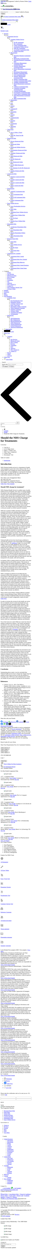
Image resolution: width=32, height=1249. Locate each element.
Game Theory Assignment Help (22, 94)
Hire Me (17, 779)
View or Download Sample (8, 964)
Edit (6, 1094)
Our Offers (7, 1132)
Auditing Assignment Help (21, 82)
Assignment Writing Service (21, 47)
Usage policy (12, 1195)
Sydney (9, 1168)
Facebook (5, 722)
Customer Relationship (20, 91)
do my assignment (16, 729)
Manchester (10, 1142)
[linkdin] (7, 724)
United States (7, 1156)
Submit (3, 13)
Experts (6, 1128)
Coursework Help (8, 1116)
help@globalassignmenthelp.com (9, 1189)
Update (3, 1246)
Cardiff (9, 1145)
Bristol (9, 1143)
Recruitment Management (20, 72)
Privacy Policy (4, 1195)
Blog (5, 1129)
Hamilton (9, 1183)
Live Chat (8, 1087)
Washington (10, 1159)
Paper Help (7, 1112)
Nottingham (10, 1149)
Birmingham (10, 1151)
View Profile (12, 778)
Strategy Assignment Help (20, 79)
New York (10, 1158)
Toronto (9, 1177)
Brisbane (9, 1173)
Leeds (8, 1155)
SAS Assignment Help (20, 75)
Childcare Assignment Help (21, 86)
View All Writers (5, 840)
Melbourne (10, 1167)
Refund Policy (4, 1194)
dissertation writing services (8, 736)
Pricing (8, 1081)
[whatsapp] (4, 724)
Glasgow (9, 1146)
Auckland (9, 1182)
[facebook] (2, 724)
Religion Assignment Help (20, 73)
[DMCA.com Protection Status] (9, 1198)
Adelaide (9, 1171)
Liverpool (9, 1152)
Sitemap (15, 1197)
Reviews (6, 1126)
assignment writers (16, 733)
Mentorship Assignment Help (21, 58)
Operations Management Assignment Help (20, 63)
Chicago (9, 1164)
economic (15, 629)
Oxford (9, 1154)
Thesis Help (7, 1114)
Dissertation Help (8, 1118)
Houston (9, 1162)
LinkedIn (21, 722)
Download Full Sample (7, 726)
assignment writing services (12, 735)
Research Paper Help (9, 1111)
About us (6, 1125)
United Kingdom (8, 1139)
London (9, 1148)
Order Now (4, 598)
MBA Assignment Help (20, 98)
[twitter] (10, 724)
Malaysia (6, 1174)
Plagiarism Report (9, 766)
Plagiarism (9, 1078)
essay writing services (25, 735)
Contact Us (9, 1197)
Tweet (27, 722)
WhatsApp (13, 722)
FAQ (5, 1131)
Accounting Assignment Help (21, 50)
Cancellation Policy (14, 1194)
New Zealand (7, 1179)
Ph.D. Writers (12, 764)
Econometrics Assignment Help (22, 92)
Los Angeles (10, 1161)
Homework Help (8, 1115)
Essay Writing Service (9, 1119)
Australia (6, 1165)
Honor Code (20, 1195)
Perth (8, 1170)
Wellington (10, 1180)
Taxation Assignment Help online (22, 81)
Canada (6, 1176)
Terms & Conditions (25, 1194)
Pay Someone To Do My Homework (20, 168)
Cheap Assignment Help (20, 45)
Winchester (10, 1140)
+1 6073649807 (6, 1188)
